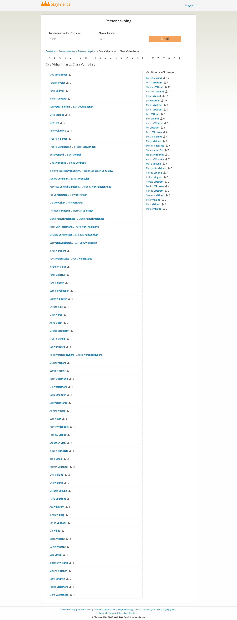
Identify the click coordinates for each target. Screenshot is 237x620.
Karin (58, 378)
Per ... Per (68, 194)
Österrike (122, 613)
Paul (56, 282)
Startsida (50, 51)
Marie (153, 141)
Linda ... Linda (67, 162)
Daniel (57, 546)
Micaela (58, 490)
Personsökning (67, 51)
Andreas (155, 91)
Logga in (190, 5)
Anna (55, 322)
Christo (56, 306)
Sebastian (57, 442)
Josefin (58, 450)
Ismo (55, 458)
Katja (56, 90)
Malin (154, 105)
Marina (58, 570)
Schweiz (112, 613)
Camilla (59, 290)
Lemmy (57, 370)
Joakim (57, 98)
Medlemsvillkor (84, 609)
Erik (56, 482)
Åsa (56, 506)
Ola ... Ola (66, 202)
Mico (56, 114)
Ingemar (58, 562)
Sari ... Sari (71, 106)
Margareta (156, 168)
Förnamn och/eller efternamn (65, 33)
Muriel (57, 362)
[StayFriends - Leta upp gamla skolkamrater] (56, 4)
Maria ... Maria (76, 218)
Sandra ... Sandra (69, 178)
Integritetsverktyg (125, 609)
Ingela (153, 208)
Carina (154, 172)
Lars (55, 554)
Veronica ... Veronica (80, 186)
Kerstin (58, 466)
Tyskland (103, 613)
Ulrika (57, 522)
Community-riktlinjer (151, 609)
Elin (58, 386)
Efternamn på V (86, 51)
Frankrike (133, 613)
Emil (56, 474)
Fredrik (58, 138)
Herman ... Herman (71, 210)
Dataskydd (98, 609)
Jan (153, 100)
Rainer (59, 426)
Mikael (59, 330)
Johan (56, 514)
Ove (58, 74)
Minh (54, 122)
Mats (153, 204)
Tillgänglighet (168, 609)
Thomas (154, 87)
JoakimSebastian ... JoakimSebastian (81, 170)
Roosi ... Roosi (75, 354)
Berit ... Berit (65, 154)
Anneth (57, 410)
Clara (59, 594)
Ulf (152, 127)
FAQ (137, 609)
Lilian (55, 314)
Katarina (57, 82)
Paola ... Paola (70, 258)
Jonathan (57, 266)
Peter (57, 274)
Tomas (154, 181)
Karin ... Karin (74, 226)
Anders (154, 123)
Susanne (155, 195)
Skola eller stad (107, 33)
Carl (55, 418)
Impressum (110, 609)
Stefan (58, 298)
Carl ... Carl (73, 242)
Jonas (57, 250)
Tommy (57, 434)
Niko (57, 130)
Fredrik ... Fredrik (72, 146)
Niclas (58, 586)
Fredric (57, 338)
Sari (58, 402)
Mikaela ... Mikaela (73, 234)
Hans (57, 498)
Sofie (57, 394)
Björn (56, 538)
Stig (57, 346)
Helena (155, 154)
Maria (154, 82)
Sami (57, 578)
